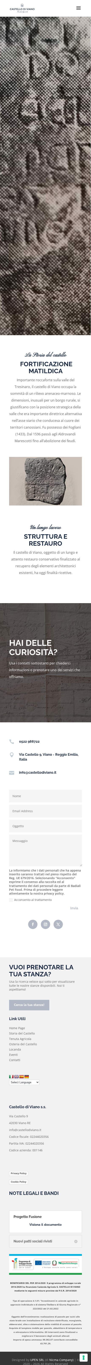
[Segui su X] (58, 924)
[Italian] (11, 1077)
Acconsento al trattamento (33, 900)
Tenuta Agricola (20, 1039)
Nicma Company (61, 1360)
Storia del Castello (22, 1033)
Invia (74, 908)
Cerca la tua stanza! (29, 1005)
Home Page (17, 1028)
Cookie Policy (18, 1181)
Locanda (15, 1049)
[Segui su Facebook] (32, 924)
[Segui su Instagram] (45, 924)
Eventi (13, 1055)
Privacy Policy (18, 1173)
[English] (16, 1077)
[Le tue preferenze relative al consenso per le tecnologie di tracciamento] (84, 1358)
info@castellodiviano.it (37, 773)
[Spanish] (21, 1077)
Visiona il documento (45, 1225)
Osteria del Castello (23, 1044)
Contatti (14, 1060)
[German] (26, 1077)
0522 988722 (29, 741)
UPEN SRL (37, 1360)
